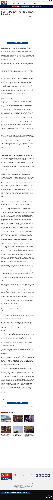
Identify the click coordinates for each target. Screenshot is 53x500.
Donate (34, 3)
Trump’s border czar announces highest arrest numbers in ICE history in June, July (28, 423)
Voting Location (9, 494)
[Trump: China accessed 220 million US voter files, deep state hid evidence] (29, 429)
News (14, 3)
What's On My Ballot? (16, 494)
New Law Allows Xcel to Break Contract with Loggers (8, 408)
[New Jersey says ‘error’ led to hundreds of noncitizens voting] (6, 429)
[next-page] (3, 438)
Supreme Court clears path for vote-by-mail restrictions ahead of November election (6, 423)
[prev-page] (1, 438)
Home (2, 9)
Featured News (6, 9)
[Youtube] (51, 0)
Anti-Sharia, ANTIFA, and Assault (28, 407)
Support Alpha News (25, 6)
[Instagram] (46, 0)
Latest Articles (3, 421)
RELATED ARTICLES (4, 412)
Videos (19, 3)
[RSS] (47, 0)
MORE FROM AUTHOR (12, 412)
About (24, 3)
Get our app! (48, 497)
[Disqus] (17, 455)
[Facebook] (44, 0)
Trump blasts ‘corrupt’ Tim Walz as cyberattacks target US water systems (17, 423)
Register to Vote (4, 494)
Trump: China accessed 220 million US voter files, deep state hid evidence (29, 435)
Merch (28, 3)
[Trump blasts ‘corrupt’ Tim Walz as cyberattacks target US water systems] (18, 418)
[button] (50, 2)
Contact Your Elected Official (25, 494)
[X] (49, 0)
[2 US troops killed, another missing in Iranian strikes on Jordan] (18, 429)
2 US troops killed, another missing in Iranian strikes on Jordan (17, 435)
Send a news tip (15, 6)
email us (31, 485)
